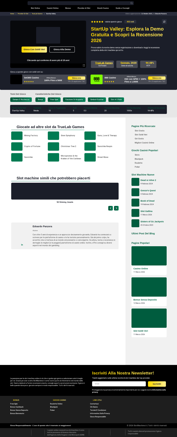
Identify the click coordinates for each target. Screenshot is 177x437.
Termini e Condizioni (98, 410)
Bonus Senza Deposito (145, 300)
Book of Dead (147, 201)
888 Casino (110, 78)
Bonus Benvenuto (17, 413)
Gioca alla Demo (62, 49)
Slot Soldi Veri (140, 331)
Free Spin (14, 404)
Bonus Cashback (16, 407)
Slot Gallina (146, 211)
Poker (52, 410)
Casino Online (140, 268)
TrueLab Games (104, 62)
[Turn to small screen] (84, 22)
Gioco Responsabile (98, 417)
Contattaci (94, 404)
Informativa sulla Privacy (100, 413)
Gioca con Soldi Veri (34, 49)
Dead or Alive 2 (148, 180)
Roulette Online (56, 404)
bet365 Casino (31, 78)
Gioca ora (76, 78)
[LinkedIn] (22, 245)
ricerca (132, 3)
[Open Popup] (164, 21)
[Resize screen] (84, 65)
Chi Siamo (94, 407)
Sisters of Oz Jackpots (152, 221)
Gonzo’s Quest (148, 190)
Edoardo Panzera (161, 14)
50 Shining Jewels (65, 202)
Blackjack (54, 407)
